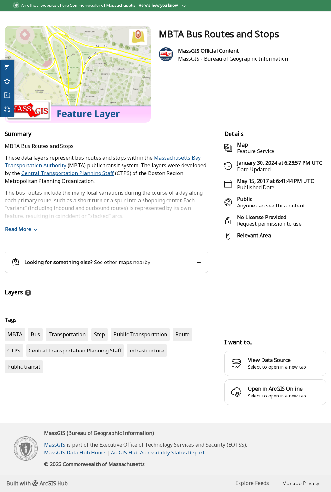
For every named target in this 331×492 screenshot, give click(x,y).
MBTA (14, 394)
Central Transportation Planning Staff (67, 196)
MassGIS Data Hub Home (74, 483)
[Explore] (275, 309)
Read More (18, 252)
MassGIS (54, 476)
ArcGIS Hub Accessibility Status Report (158, 483)
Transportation (67, 394)
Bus (35, 394)
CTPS (13, 410)
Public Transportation (140, 394)
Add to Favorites (7, 81)
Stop (99, 394)
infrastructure (147, 410)
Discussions (7, 67)
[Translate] (7, 109)
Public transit (23, 426)
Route (183, 394)
